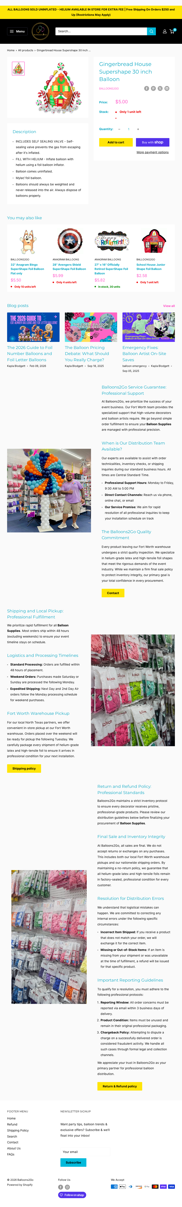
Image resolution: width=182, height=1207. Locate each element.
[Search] (151, 31)
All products (25, 50)
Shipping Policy (18, 1130)
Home (11, 50)
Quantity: (106, 129)
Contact (113, 593)
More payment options (153, 152)
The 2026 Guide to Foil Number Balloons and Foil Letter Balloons (29, 353)
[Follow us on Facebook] (60, 1187)
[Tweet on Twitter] (160, 88)
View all (169, 306)
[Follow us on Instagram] (67, 1187)
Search (12, 1136)
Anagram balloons (66, 259)
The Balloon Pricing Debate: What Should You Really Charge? (87, 353)
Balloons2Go (109, 88)
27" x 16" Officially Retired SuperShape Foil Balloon (111, 269)
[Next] (175, 258)
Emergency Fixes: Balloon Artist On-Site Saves (144, 353)
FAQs (10, 1154)
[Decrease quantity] (119, 129)
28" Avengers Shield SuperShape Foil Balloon (69, 267)
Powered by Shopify (20, 1184)
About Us (14, 1148)
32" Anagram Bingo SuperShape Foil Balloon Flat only (27, 269)
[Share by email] (166, 88)
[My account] (165, 31)
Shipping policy (24, 768)
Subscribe (73, 1162)
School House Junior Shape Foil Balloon (150, 267)
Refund (12, 1124)
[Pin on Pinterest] (153, 88)
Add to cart (116, 142)
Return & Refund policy (120, 1086)
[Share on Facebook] (146, 88)
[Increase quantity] (138, 129)
